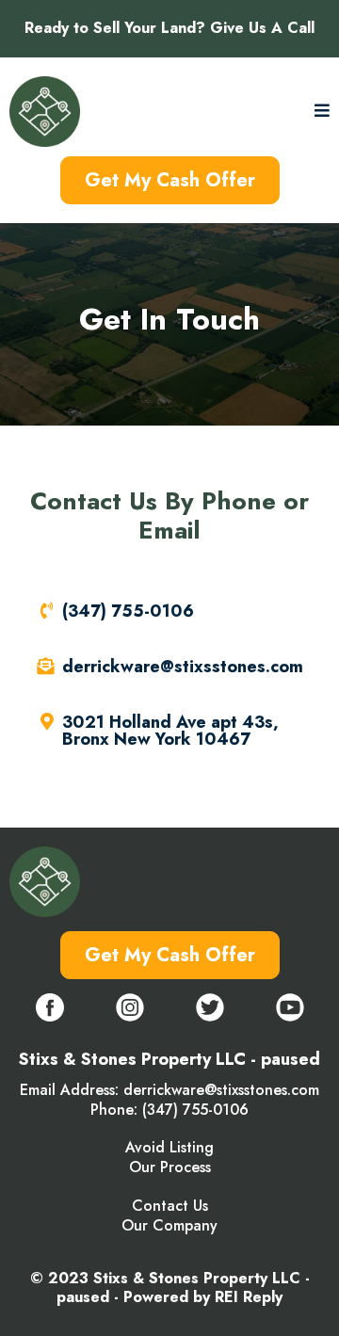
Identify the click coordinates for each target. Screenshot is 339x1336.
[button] (322, 111)
